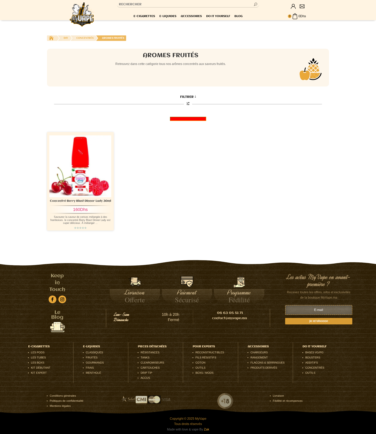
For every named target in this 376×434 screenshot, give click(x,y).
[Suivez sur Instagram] (62, 299)
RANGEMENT (259, 357)
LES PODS (37, 352)
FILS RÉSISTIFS (205, 357)
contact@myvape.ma (229, 318)
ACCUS (145, 377)
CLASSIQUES (94, 352)
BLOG (238, 16)
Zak (206, 429)
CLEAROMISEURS (152, 362)
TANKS (145, 357)
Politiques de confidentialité (66, 400)
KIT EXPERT (39, 372)
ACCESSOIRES (191, 16)
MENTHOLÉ (93, 372)
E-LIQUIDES (167, 16)
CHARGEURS (259, 352)
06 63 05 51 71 (230, 313)
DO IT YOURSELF (218, 16)
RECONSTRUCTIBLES (209, 352)
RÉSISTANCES (150, 352)
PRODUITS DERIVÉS (263, 367)
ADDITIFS (311, 362)
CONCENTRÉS (314, 367)
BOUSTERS (312, 357)
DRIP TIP (146, 372)
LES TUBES (38, 357)
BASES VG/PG (314, 352)
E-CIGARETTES (144, 16)
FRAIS (90, 367)
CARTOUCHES (150, 367)
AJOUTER (91, 218)
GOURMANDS (95, 362)
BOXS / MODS (204, 372)
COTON (200, 362)
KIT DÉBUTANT (41, 367)
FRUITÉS (92, 357)
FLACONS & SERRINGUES (267, 362)
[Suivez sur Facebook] (52, 299)
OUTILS (200, 367)
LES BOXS (37, 362)
